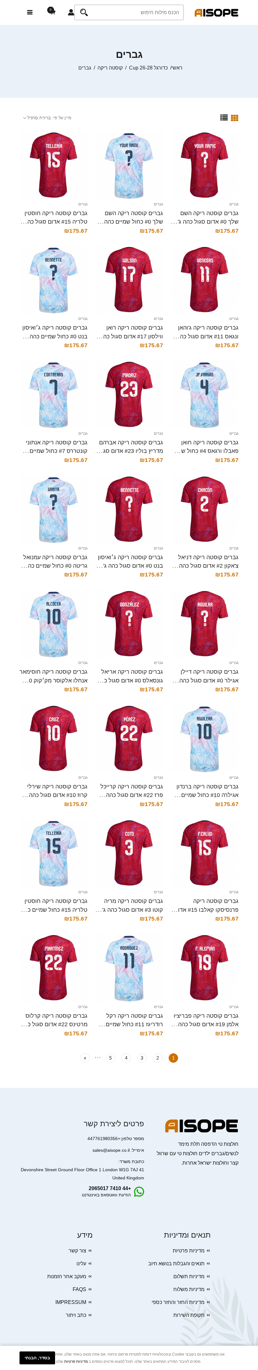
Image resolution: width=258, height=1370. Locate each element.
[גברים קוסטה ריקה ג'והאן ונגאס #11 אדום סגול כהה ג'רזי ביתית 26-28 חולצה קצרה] (204, 280)
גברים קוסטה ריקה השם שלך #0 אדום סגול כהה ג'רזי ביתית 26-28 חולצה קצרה (204, 222)
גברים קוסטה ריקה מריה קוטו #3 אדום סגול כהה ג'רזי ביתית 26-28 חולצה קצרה (129, 910)
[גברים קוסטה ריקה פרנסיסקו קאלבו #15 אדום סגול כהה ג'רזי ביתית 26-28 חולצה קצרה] (204, 853)
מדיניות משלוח (189, 1289)
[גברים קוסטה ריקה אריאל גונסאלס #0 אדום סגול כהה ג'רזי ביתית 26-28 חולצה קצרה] (129, 624)
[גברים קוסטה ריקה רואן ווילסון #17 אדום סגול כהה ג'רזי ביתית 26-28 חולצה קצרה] (129, 280)
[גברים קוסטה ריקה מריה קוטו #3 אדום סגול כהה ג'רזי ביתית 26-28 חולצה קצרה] (129, 853)
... (97, 1056)
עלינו (81, 1263)
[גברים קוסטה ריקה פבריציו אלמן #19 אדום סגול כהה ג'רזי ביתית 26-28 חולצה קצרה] (204, 968)
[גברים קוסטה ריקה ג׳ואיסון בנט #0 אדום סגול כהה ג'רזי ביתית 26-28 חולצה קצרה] (129, 509)
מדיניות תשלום (189, 1276)
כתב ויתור (76, 1315)
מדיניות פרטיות (189, 1250)
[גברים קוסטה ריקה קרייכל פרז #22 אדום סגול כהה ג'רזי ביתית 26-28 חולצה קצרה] (129, 738)
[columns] (234, 117)
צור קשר (77, 1250)
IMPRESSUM (70, 1302)
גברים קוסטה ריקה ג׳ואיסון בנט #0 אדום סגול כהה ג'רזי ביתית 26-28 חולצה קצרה (130, 566)
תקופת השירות (189, 1315)
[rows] (224, 117)
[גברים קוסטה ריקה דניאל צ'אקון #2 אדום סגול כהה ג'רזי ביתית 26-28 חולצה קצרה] (204, 509)
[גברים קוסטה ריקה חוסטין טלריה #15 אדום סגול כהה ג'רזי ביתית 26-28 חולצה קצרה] (53, 165)
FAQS (79, 1289)
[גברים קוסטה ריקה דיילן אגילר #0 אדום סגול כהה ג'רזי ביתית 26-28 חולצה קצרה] (204, 624)
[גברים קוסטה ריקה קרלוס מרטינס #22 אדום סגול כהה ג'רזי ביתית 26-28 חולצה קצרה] (53, 968)
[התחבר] (71, 13)
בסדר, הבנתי (37, 1357)
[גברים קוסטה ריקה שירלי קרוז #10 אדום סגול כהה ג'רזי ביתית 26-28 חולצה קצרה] (53, 738)
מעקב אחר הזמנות (66, 1276)
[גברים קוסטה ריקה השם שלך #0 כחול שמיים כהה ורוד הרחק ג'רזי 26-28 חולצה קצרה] (129, 165)
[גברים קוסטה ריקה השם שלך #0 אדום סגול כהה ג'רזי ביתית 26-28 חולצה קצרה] (204, 165)
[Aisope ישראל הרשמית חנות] (216, 12)
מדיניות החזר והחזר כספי (178, 1302)
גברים (233, 204)
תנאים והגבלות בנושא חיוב (176, 1263)
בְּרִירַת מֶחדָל (39, 117)
